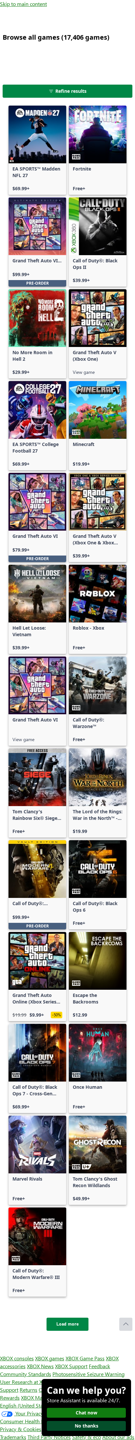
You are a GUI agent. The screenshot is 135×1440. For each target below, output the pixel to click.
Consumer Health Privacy (28, 1421)
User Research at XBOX (26, 1381)
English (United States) (25, 1405)
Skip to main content (23, 3)
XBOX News (40, 1366)
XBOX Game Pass (85, 1358)
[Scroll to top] (125, 1324)
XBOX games (49, 1358)
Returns (28, 1389)
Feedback (99, 1366)
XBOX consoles (17, 1358)
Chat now (86, 1413)
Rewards (10, 1397)
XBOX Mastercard (41, 1397)
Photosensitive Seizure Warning (88, 1373)
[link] (37, 150)
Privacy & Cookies (20, 1429)
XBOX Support (71, 1366)
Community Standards (25, 1373)
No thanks (86, 1426)
